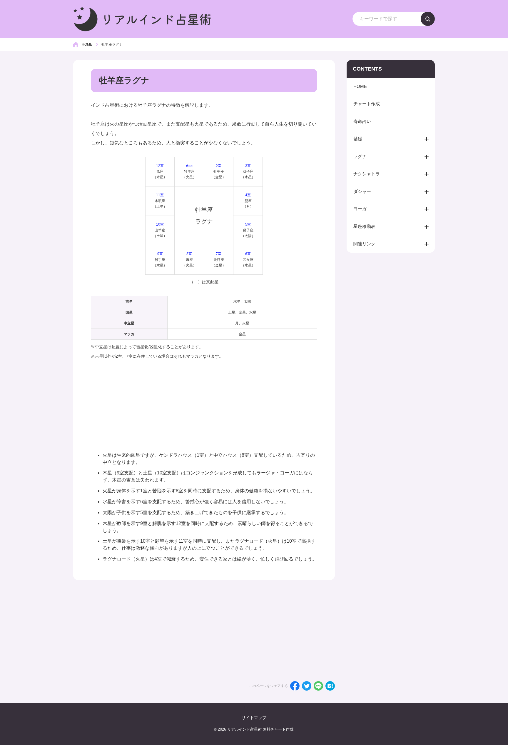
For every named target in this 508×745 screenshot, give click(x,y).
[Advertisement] (204, 402)
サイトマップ (254, 717)
